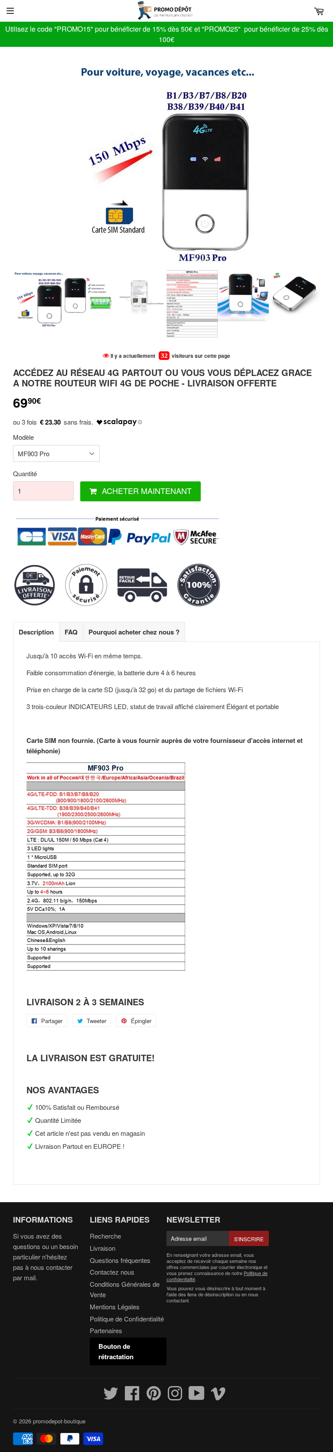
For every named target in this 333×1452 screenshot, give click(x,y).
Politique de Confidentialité (127, 1318)
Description (36, 632)
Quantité (25, 473)
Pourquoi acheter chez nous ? (134, 632)
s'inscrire (249, 1239)
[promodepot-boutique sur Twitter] (110, 1396)
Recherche (105, 1235)
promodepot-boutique (59, 1421)
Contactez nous (112, 1271)
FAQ (71, 632)
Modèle (23, 436)
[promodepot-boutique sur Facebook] (132, 1396)
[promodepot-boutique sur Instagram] (175, 1396)
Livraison (102, 1248)
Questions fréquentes (120, 1260)
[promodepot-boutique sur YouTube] (197, 1396)
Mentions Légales (115, 1306)
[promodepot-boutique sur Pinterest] (153, 1396)
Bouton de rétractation (116, 1351)
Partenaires (106, 1330)
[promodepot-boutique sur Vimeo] (218, 1396)
